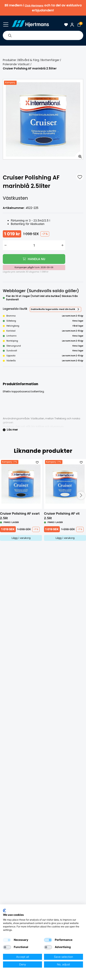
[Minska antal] (5, 245)
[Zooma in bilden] (79, 155)
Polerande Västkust (16, 64)
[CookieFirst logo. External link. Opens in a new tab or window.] (4, 910)
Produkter (9, 60)
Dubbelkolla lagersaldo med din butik (53, 309)
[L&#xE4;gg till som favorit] (79, 176)
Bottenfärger (50, 60)
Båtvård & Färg (28, 60)
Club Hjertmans (34, 5)
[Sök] (10, 35)
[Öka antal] (62, 245)
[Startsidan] (30, 24)
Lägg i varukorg (21, 537)
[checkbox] (7, 940)
